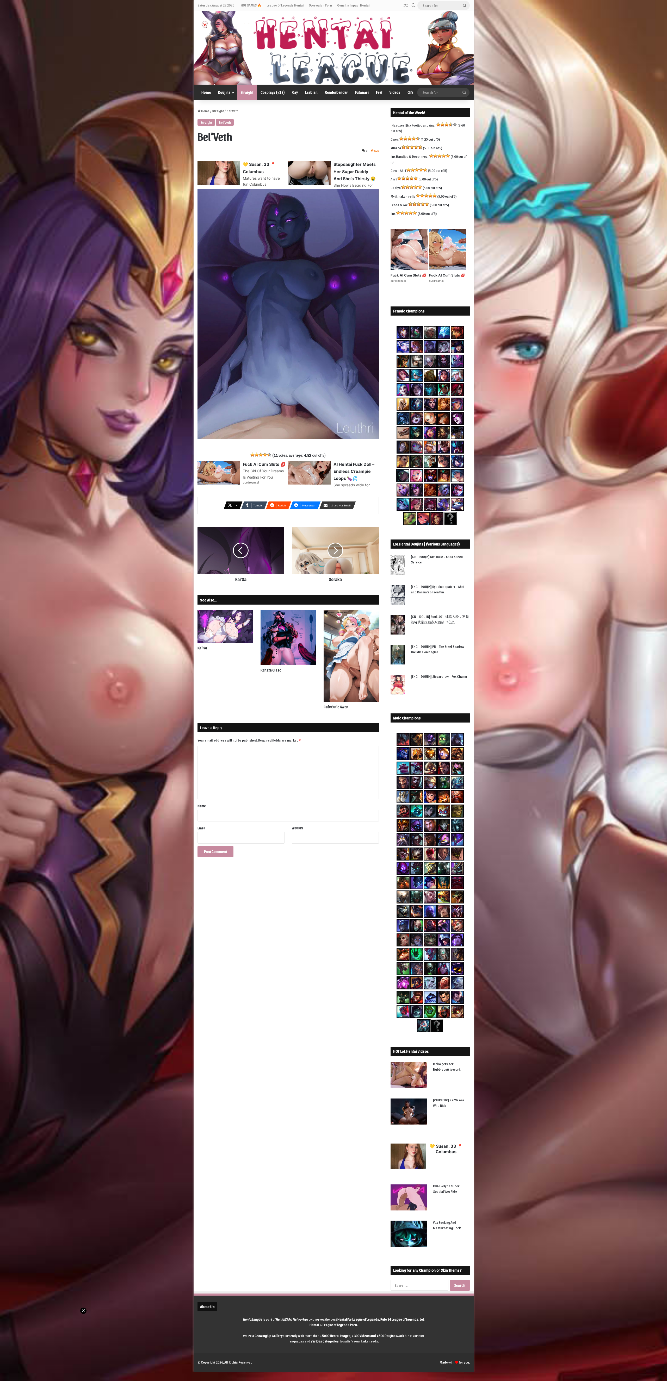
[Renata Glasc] (288, 637)
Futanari (362, 92)
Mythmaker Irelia (403, 196)
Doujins (224, 92)
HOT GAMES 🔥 (251, 5)
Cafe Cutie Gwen (336, 707)
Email (201, 828)
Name (201, 806)
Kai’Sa (202, 648)
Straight (246, 92)
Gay (295, 92)
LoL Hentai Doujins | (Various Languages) (426, 544)
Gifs (410, 92)
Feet (379, 92)
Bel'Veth (225, 122)
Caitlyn (396, 188)
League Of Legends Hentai (285, 5)
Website (298, 828)
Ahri (394, 179)
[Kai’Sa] (225, 626)
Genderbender (336, 92)
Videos (395, 92)
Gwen (395, 139)
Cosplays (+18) (273, 92)
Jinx (393, 213)
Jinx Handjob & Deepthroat (410, 156)
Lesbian (311, 92)
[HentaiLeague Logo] (334, 48)
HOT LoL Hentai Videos (411, 1051)
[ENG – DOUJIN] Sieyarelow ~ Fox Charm (439, 676)
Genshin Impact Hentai (353, 5)
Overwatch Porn (320, 5)
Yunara (396, 148)
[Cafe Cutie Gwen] (351, 656)
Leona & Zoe (399, 205)
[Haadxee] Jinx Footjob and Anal (413, 125)
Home (206, 92)
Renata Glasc (271, 670)
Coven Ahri (398, 170)
